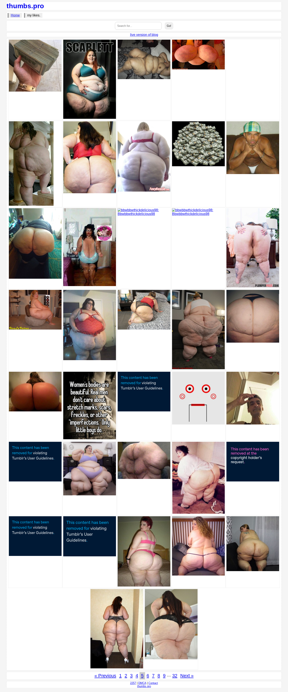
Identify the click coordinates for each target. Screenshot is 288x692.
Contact (153, 683)
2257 (133, 683)
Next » (187, 675)
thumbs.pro (25, 6)
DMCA (142, 683)
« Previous (105, 675)
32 (174, 675)
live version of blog (144, 34)
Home (15, 15)
